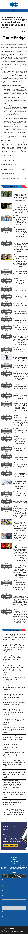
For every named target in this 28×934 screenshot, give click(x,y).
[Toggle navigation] (14, 10)
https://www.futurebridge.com (7, 173)
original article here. (7, 180)
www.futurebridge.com (6, 155)
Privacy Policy (8, 931)
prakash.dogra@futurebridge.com (8, 137)
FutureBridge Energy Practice (8, 61)
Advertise (15, 931)
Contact (21, 931)
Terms (2, 931)
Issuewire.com (20, 51)
